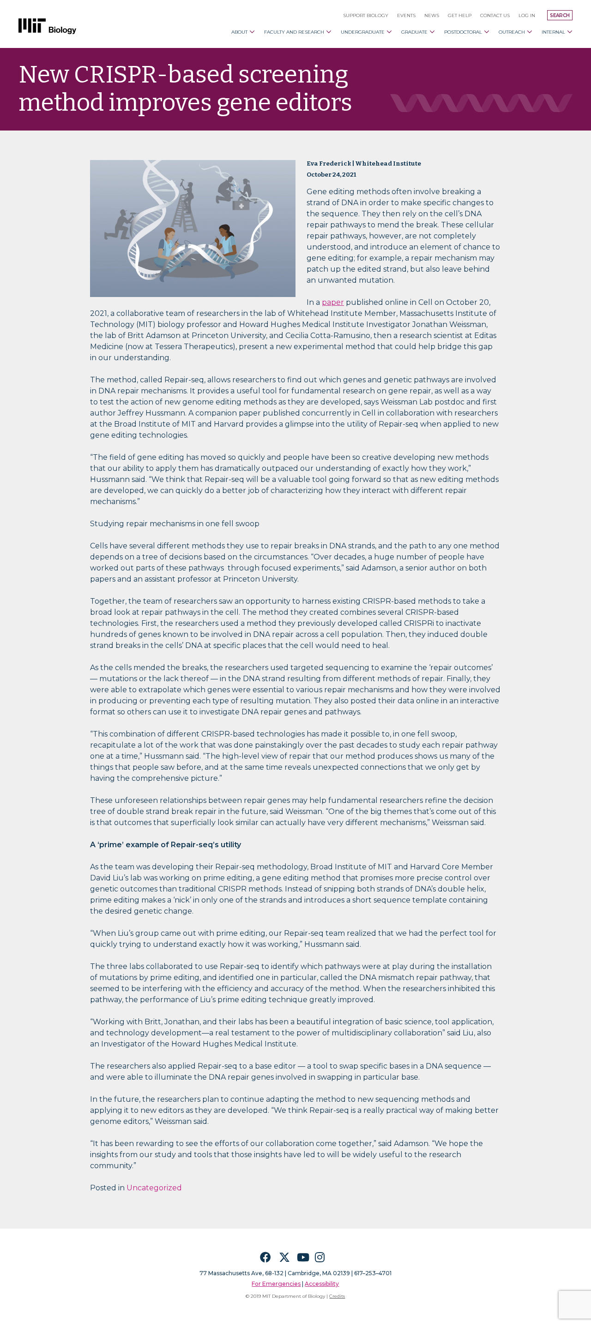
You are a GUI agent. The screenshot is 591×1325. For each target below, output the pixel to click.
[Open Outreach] (529, 32)
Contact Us (495, 15)
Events (406, 15)
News (431, 15)
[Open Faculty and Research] (329, 32)
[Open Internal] (570, 32)
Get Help (459, 15)
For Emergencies (276, 1283)
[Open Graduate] (432, 32)
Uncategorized (154, 1187)
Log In (527, 15)
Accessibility (322, 1283)
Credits (337, 1296)
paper (333, 302)
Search (560, 15)
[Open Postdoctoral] (486, 32)
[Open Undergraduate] (389, 32)
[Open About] (252, 32)
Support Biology (365, 15)
